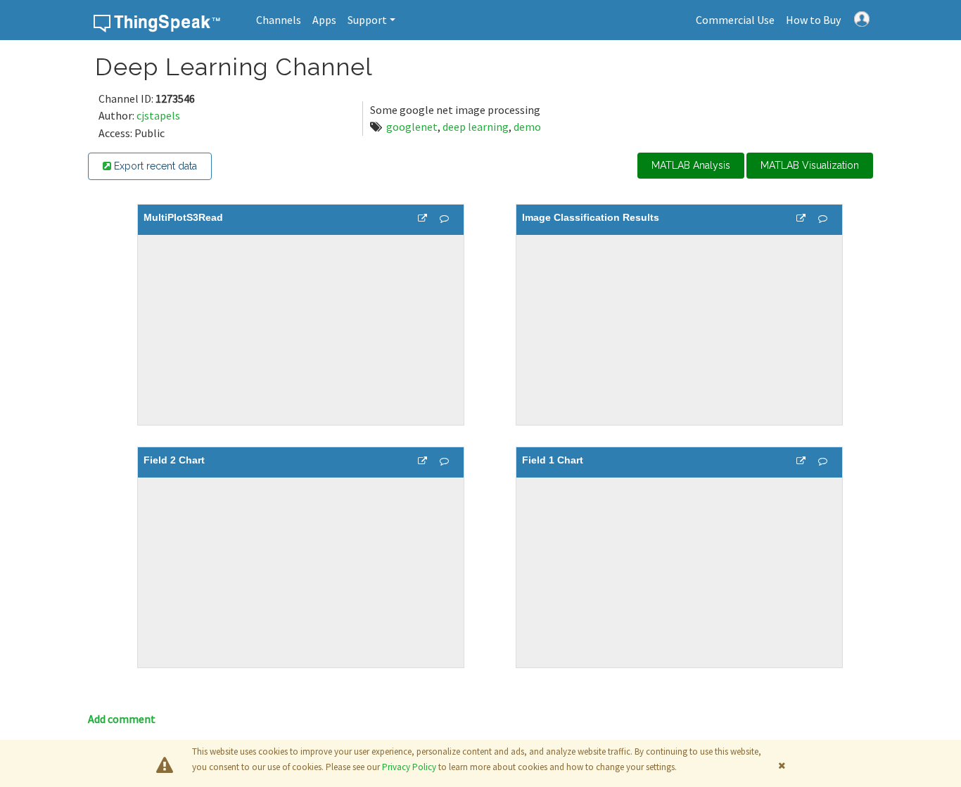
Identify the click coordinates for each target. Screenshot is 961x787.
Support (367, 20)
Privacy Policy (409, 767)
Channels (278, 20)
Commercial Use (735, 20)
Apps (324, 20)
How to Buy (813, 20)
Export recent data (154, 166)
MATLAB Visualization (809, 165)
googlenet (412, 127)
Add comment (121, 719)
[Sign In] (862, 18)
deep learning (476, 127)
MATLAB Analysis (690, 165)
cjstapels (158, 115)
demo (527, 127)
